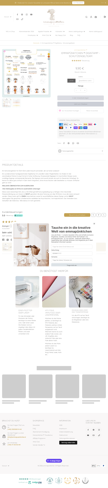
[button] (76, 61)
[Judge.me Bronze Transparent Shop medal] (76, 480)
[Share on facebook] (3, 239)
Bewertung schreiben (77, 215)
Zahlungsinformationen (67, 438)
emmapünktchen (49, 466)
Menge (80, 86)
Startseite (36, 43)
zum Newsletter (78, 3)
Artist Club (36, 442)
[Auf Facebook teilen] (64, 143)
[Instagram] (26, 14)
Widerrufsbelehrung (66, 432)
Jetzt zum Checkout (80, 104)
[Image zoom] (26, 73)
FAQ (34, 428)
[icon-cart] (95, 17)
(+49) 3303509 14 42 (15, 429)
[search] (86, 17)
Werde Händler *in (39, 445)
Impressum (63, 428)
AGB (60, 425)
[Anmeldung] (91, 17)
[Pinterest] (22, 14)
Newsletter (36, 425)
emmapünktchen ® (80, 50)
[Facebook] (17, 14)
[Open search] (93, 215)
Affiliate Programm (39, 438)
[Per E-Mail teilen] (78, 143)
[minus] (76, 90)
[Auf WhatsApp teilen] (73, 143)
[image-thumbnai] (6, 102)
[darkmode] (103, 17)
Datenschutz (63, 435)
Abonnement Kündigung (41, 432)
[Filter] (98, 215)
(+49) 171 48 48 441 (14, 445)
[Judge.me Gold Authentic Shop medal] (67, 480)
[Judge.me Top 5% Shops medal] (85, 480)
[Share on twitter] (7, 239)
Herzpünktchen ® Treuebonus (43, 435)
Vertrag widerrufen (68, 442)
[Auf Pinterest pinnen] (68, 143)
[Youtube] (31, 14)
